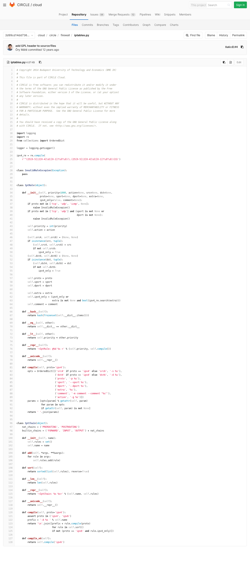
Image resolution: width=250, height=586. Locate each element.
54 (11, 267)
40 (11, 215)
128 (10, 542)
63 (11, 300)
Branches (103, 24)
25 (11, 159)
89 (11, 397)
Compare (160, 24)
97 (11, 427)
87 (11, 389)
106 (10, 460)
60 (11, 289)
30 (11, 177)
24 (11, 155)
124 (10, 527)
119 (10, 508)
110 (10, 475)
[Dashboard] (12, 6)
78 (11, 356)
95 (11, 419)
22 (11, 148)
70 (11, 326)
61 (11, 293)
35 (11, 196)
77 (11, 352)
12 (11, 111)
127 (10, 538)
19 (11, 137)
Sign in (240, 4)
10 (11, 103)
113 (10, 486)
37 (11, 204)
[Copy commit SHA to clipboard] (242, 47)
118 (10, 505)
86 (11, 386)
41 (11, 218)
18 (11, 133)
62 (11, 296)
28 (11, 170)
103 (10, 449)
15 (11, 122)
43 (11, 226)
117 (10, 501)
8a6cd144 (231, 47)
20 (11, 140)
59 (11, 285)
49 (11, 248)
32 (11, 185)
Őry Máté (21, 49)
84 (11, 378)
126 (10, 534)
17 (11, 129)
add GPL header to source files (35, 45)
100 (10, 438)
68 (11, 319)
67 (11, 315)
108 (10, 467)
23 (11, 151)
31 (11, 181)
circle (52, 35)
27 (11, 166)
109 (10, 471)
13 (11, 114)
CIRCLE (23, 5)
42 (11, 222)
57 (11, 278)
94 (11, 415)
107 (10, 464)
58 (11, 282)
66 (11, 311)
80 (11, 363)
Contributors (131, 24)
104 (10, 453)
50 (11, 252)
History (223, 35)
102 (10, 445)
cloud (37, 5)
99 (11, 434)
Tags (116, 24)
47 (11, 241)
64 (11, 304)
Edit (239, 62)
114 (10, 490)
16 (11, 125)
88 (11, 393)
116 (10, 497)
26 (11, 163)
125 (10, 531)
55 (11, 270)
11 (11, 107)
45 (11, 233)
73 (11, 337)
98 (11, 430)
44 (11, 230)
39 (11, 211)
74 (11, 341)
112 (10, 482)
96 (11, 423)
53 (11, 263)
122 (10, 519)
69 (11, 322)
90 (11, 401)
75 (11, 345)
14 (11, 118)
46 (11, 237)
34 (11, 192)
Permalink (238, 35)
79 (11, 360)
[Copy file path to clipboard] (40, 62)
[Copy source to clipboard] (224, 62)
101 (10, 441)
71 (11, 330)
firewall (65, 35)
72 (11, 334)
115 (10, 493)
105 (10, 456)
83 (11, 375)
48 (11, 244)
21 (11, 144)
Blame (211, 35)
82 (11, 371)
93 (11, 412)
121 (10, 516)
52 (11, 259)
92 (11, 408)
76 (11, 348)
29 (11, 174)
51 (11, 256)
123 (10, 523)
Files (75, 24)
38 (11, 207)
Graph (146, 24)
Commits (87, 24)
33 (11, 189)
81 (11, 367)
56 (11, 274)
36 (11, 200)
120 (10, 512)
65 (11, 308)
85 (11, 382)
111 (10, 479)
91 (11, 404)
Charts (174, 24)
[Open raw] (230, 62)
